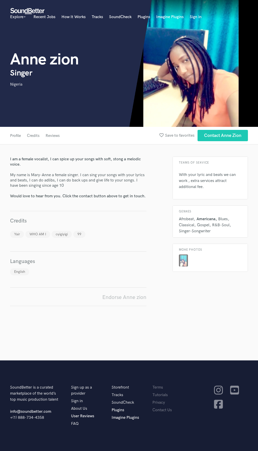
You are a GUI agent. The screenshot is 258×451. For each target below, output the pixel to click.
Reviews (53, 135)
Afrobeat (186, 219)
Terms (157, 387)
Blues (223, 219)
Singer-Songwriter (195, 231)
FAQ (75, 423)
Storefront (120, 387)
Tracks (97, 17)
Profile (15, 135)
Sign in (196, 17)
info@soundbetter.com (30, 411)
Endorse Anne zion (124, 297)
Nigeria (16, 84)
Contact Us (162, 410)
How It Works (73, 17)
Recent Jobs (44, 17)
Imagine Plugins (170, 17)
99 (79, 234)
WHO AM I (37, 234)
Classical (186, 225)
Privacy (158, 402)
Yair (17, 234)
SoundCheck (120, 17)
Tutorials (160, 395)
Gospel (203, 225)
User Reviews (82, 416)
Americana (206, 219)
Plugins (144, 17)
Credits (33, 135)
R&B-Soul (221, 225)
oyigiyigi (62, 234)
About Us (79, 408)
